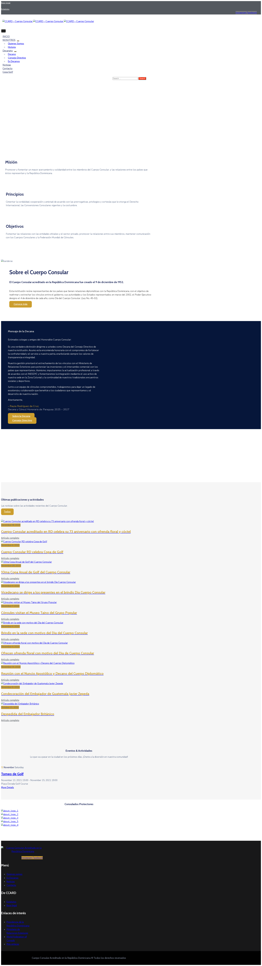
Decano (12, 54)
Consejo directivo (17, 57)
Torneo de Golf (12, 774)
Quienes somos (16, 43)
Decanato (8, 50)
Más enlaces (13, 944)
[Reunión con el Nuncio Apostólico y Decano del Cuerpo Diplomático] (38, 663)
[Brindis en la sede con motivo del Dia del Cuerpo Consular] (32, 622)
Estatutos (11, 901)
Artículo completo (10, 538)
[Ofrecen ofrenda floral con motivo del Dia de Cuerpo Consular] (34, 643)
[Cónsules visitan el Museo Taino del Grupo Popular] (29, 602)
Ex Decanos (14, 61)
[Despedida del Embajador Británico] (20, 703)
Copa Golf (8, 72)
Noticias (11, 881)
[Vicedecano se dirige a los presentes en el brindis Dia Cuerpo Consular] (38, 582)
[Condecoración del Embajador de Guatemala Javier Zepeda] (32, 683)
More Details (7, 787)
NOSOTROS (9, 40)
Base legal (12, 905)
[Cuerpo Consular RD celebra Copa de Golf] (24, 541)
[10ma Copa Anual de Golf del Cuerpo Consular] (26, 562)
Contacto (11, 885)
